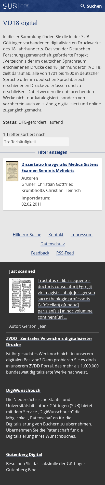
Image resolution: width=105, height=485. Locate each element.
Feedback (40, 253)
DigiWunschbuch (23, 390)
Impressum (82, 234)
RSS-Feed (65, 253)
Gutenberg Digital (24, 454)
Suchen (91, 6)
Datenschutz (53, 244)
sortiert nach (33, 134)
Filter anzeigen (52, 152)
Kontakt (55, 234)
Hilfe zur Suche (27, 234)
